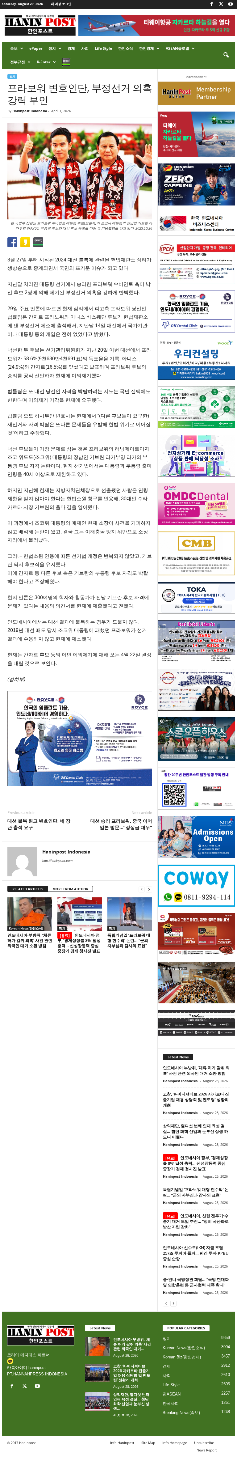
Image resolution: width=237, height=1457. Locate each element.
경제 (71, 48)
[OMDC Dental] (196, 504)
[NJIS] (196, 837)
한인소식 (125, 48)
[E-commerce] (196, 456)
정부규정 (17, 62)
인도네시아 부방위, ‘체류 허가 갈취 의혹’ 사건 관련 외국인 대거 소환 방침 (29, 940)
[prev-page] (142, 889)
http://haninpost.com (57, 860)
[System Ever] (196, 407)
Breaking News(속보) (181, 1412)
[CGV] (196, 1023)
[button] (226, 55)
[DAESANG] (196, 934)
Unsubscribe (204, 1442)
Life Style (103, 48)
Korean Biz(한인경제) (182, 1357)
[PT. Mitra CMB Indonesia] (196, 553)
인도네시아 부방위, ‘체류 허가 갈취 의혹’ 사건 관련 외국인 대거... (132, 1344)
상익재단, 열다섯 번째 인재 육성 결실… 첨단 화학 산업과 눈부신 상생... (131, 1401)
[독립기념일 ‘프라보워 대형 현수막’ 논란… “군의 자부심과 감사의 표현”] (129, 914)
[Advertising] (79, 738)
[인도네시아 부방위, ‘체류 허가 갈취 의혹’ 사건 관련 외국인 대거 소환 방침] (29, 914)
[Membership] (196, 93)
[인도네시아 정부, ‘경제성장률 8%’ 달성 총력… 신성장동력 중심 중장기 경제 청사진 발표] (79, 914)
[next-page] (149, 889)
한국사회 (171, 1403)
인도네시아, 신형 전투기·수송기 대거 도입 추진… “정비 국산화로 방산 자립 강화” (196, 1221)
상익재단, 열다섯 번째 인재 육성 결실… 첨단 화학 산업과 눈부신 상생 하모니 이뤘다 (195, 1131)
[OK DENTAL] (196, 311)
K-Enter (43, 62)
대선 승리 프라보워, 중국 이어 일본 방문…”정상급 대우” (121, 824)
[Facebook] (211, 4)
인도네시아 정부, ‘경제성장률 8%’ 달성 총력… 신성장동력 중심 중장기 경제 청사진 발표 (79, 943)
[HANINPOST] (196, 789)
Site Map (148, 1442)
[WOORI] (196, 359)
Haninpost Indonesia (29, 110)
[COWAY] (196, 886)
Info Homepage (174, 1442)
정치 (52, 48)
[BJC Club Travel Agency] (196, 641)
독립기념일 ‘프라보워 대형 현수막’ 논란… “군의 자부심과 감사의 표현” (128, 940)
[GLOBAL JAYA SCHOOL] (196, 739)
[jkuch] (196, 983)
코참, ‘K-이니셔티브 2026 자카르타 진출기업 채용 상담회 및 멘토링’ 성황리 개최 (196, 1099)
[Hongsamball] (196, 184)
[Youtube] (230, 4)
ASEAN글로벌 (177, 48)
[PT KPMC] (196, 263)
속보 (14, 48)
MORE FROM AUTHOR (70, 889)
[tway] (196, 134)
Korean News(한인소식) (26, 928)
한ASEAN (172, 1394)
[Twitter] (221, 4)
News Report (207, 1450)
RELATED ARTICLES (27, 889)
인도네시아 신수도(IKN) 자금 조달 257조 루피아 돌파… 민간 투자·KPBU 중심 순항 (196, 1253)
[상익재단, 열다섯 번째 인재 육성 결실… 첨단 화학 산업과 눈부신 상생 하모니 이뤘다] (97, 1401)
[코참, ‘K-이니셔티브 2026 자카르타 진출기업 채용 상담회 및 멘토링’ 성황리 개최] (97, 1373)
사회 (85, 48)
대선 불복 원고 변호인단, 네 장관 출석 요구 (38, 824)
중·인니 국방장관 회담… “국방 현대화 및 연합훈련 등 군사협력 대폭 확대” (196, 1282)
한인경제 (146, 48)
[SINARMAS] (196, 690)
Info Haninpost (122, 1442)
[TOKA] (196, 598)
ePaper (35, 48)
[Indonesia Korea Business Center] (196, 223)
